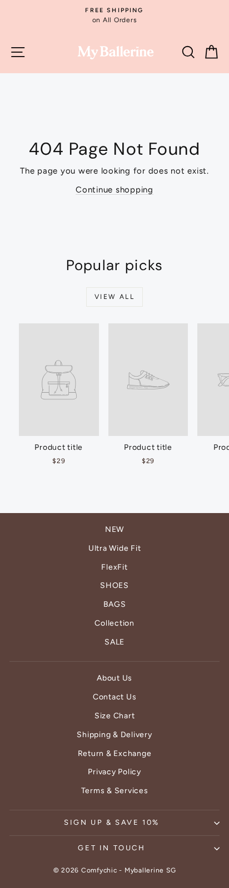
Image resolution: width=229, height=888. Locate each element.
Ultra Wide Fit (114, 548)
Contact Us (115, 697)
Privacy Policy (114, 772)
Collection (114, 623)
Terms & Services (114, 790)
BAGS (114, 604)
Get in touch (111, 848)
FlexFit (114, 567)
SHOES (114, 585)
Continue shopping (114, 190)
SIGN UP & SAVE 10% (112, 822)
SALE (114, 642)
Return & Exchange (115, 753)
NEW (114, 529)
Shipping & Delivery (114, 734)
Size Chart (114, 715)
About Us (114, 678)
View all (114, 297)
